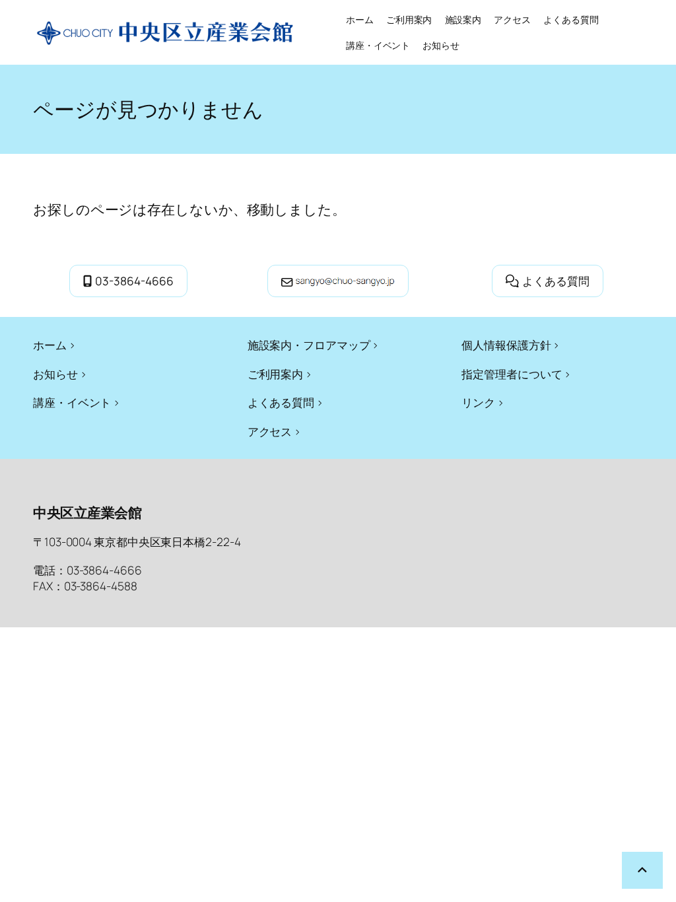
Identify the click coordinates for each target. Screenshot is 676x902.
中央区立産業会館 (87, 512)
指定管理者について (511, 374)
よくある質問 (556, 281)
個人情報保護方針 (506, 345)
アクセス (270, 431)
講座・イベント (72, 402)
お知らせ (55, 374)
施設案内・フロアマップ (309, 345)
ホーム (360, 19)
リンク (478, 402)
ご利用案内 (276, 374)
